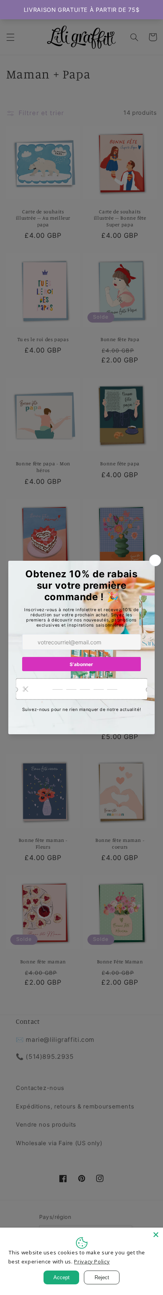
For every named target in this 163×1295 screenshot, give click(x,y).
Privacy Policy (92, 1261)
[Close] (156, 1235)
